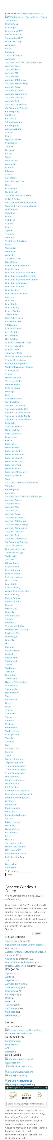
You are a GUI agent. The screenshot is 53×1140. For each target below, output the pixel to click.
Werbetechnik (12, 731)
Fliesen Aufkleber (13, 475)
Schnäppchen (12, 734)
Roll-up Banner (12, 598)
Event (8, 836)
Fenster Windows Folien (20, 888)
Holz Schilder (11, 339)
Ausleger (9, 297)
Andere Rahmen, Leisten (17, 591)
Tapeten (9, 230)
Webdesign (10, 248)
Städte (8, 174)
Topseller (9, 738)
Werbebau (10, 251)
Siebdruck (10, 220)
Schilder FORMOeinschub (18, 342)
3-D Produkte (11, 314)
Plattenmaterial (12, 388)
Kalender (9, 647)
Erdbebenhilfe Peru (15, 857)
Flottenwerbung (13, 41)
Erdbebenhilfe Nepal (15, 853)
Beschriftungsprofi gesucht (18, 794)
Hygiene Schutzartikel (16, 682)
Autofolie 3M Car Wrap (16, 83)
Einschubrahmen (13, 570)
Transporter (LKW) (14, 38)
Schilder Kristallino (14, 346)
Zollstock (9, 671)
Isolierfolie (10, 423)
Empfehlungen (12, 808)
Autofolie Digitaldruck (16, 94)
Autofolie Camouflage (15, 104)
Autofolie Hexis (12, 69)
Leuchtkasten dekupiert (17, 293)
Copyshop (10, 213)
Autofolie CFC (11, 73)
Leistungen (10, 801)
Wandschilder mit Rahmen (18, 356)
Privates (9, 818)
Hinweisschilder (13, 377)
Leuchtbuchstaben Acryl (17, 283)
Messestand (11, 608)
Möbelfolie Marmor (14, 454)
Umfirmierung (12, 776)
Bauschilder (11, 262)
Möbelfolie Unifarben (15, 472)
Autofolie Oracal (13, 66)
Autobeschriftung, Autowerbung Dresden (25, 951)
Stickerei (9, 720)
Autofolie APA (12, 76)
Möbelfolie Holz (13, 447)
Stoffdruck (10, 237)
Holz (7, 643)
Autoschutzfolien (13, 55)
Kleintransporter (13, 34)
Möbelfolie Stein (13, 468)
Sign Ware (10, 713)
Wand (8, 157)
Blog (7, 745)
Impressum (10, 867)
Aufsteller (10, 255)
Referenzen (11, 804)
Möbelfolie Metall (14, 458)
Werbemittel (11, 556)
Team (8, 755)
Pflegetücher (11, 657)
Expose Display (12, 311)
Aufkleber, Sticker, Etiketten (18, 195)
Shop (7, 696)
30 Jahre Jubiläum (14, 762)
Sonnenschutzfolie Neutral (18, 419)
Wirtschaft (10, 811)
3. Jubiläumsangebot (15, 773)
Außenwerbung (13, 899)
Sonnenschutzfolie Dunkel (18, 416)
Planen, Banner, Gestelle (17, 265)
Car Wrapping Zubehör (16, 108)
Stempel (9, 619)
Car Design (10, 115)
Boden (8, 153)
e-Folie (8, 440)
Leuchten (9, 300)
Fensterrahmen (12, 573)
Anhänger (10, 45)
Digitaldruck (11, 192)
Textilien (9, 146)
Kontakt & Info (12, 748)
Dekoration (10, 675)
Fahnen (9, 223)
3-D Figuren (11, 325)
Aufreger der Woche (15, 983)
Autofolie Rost (12, 101)
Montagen (10, 391)
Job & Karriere (12, 787)
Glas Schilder (11, 335)
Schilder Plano (12, 349)
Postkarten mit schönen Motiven (21, 202)
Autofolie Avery (12, 87)
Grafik (8, 216)
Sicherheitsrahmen (14, 577)
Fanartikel (10, 612)
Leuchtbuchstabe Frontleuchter (20, 272)
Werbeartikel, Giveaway (16, 629)
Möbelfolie (10, 444)
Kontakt (9, 752)
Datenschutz (11, 864)
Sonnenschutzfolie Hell (16, 409)
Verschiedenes (12, 1008)
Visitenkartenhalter (14, 626)
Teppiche (9, 234)
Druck (8, 185)
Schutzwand (11, 685)
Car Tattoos (10, 118)
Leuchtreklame (12, 269)
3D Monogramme (13, 122)
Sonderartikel (12, 689)
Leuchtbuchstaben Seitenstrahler (21, 279)
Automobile (11, 164)
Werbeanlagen (12, 384)
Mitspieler (10, 825)
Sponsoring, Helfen (14, 843)
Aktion (8, 976)
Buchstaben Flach (14, 318)
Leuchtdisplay (12, 307)
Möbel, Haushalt (13, 822)
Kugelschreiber (12, 650)
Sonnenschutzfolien (15, 405)
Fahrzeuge (10, 27)
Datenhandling (12, 783)
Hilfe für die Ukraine (15, 846)
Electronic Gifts (12, 633)
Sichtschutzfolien (13, 398)
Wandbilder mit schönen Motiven (21, 206)
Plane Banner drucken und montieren (24, 944)
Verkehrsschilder (13, 381)
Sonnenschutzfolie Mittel (17, 412)
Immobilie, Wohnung (15, 815)
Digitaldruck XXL (13, 139)
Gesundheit (11, 832)
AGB (7, 860)
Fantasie (9, 167)
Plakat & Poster (12, 199)
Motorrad (10, 52)
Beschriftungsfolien (15, 181)
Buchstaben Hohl (13, 321)
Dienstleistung (12, 829)
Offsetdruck (11, 188)
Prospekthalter (12, 615)
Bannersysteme (13, 601)
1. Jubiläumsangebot (15, 766)
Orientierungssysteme (16, 363)
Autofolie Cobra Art (14, 97)
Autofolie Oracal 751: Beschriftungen (23, 62)
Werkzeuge (10, 668)
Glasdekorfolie (12, 402)
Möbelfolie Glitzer (14, 461)
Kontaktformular (13, 1041)
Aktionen (9, 741)
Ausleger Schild (13, 258)
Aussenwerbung (13, 129)
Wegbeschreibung (14, 759)
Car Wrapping (12, 111)
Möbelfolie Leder (13, 451)
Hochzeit (9, 839)
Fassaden (10, 150)
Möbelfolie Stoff (13, 465)
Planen (8, 136)
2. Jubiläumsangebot (15, 769)
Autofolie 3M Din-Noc (15, 80)
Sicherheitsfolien (13, 426)
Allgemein (10, 980)
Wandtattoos (11, 160)
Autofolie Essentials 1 (15, 90)
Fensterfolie (11, 437)
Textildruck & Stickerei (16, 241)
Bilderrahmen (12, 563)
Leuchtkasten (11, 290)
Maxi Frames (11, 580)
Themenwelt (11, 1004)
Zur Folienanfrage (14, 552)
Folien (8, 395)
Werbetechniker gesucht (17, 797)
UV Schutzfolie (12, 430)
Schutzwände (12, 370)
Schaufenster (11, 143)
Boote (8, 48)
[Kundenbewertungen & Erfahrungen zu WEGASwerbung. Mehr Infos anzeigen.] (26, 1106)
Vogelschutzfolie (13, 433)
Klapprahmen (12, 566)
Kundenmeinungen (14, 780)
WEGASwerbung (17, 895)
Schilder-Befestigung (15, 360)
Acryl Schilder (12, 332)
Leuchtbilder (11, 209)
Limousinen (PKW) (14, 31)
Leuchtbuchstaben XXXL (17, 286)
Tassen (8, 664)
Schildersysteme (13, 328)
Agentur (9, 973)
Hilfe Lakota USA (13, 850)
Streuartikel (11, 661)
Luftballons (10, 654)
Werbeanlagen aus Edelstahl (19, 367)
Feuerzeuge (11, 636)
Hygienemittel (12, 692)
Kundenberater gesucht (17, 790)
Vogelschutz (11, 941)
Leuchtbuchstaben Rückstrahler (21, 276)
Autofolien (10, 59)
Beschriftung (11, 24)
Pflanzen (9, 171)
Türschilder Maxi (13, 353)
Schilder (9, 132)
